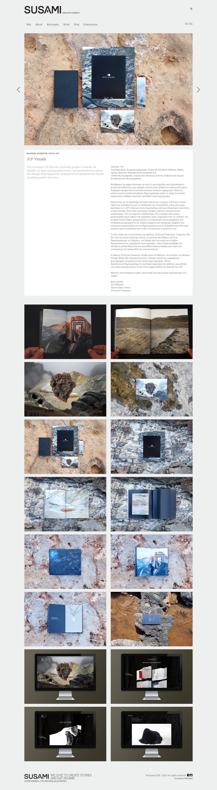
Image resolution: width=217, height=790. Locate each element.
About (39, 24)
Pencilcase (189, 778)
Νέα (29, 24)
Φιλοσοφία (53, 24)
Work (66, 24)
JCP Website (117, 284)
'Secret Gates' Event (120, 287)
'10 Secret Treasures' (121, 290)
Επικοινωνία (90, 24)
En (191, 23)
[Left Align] (191, 9)
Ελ (186, 23)
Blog (76, 24)
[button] (19, 90)
